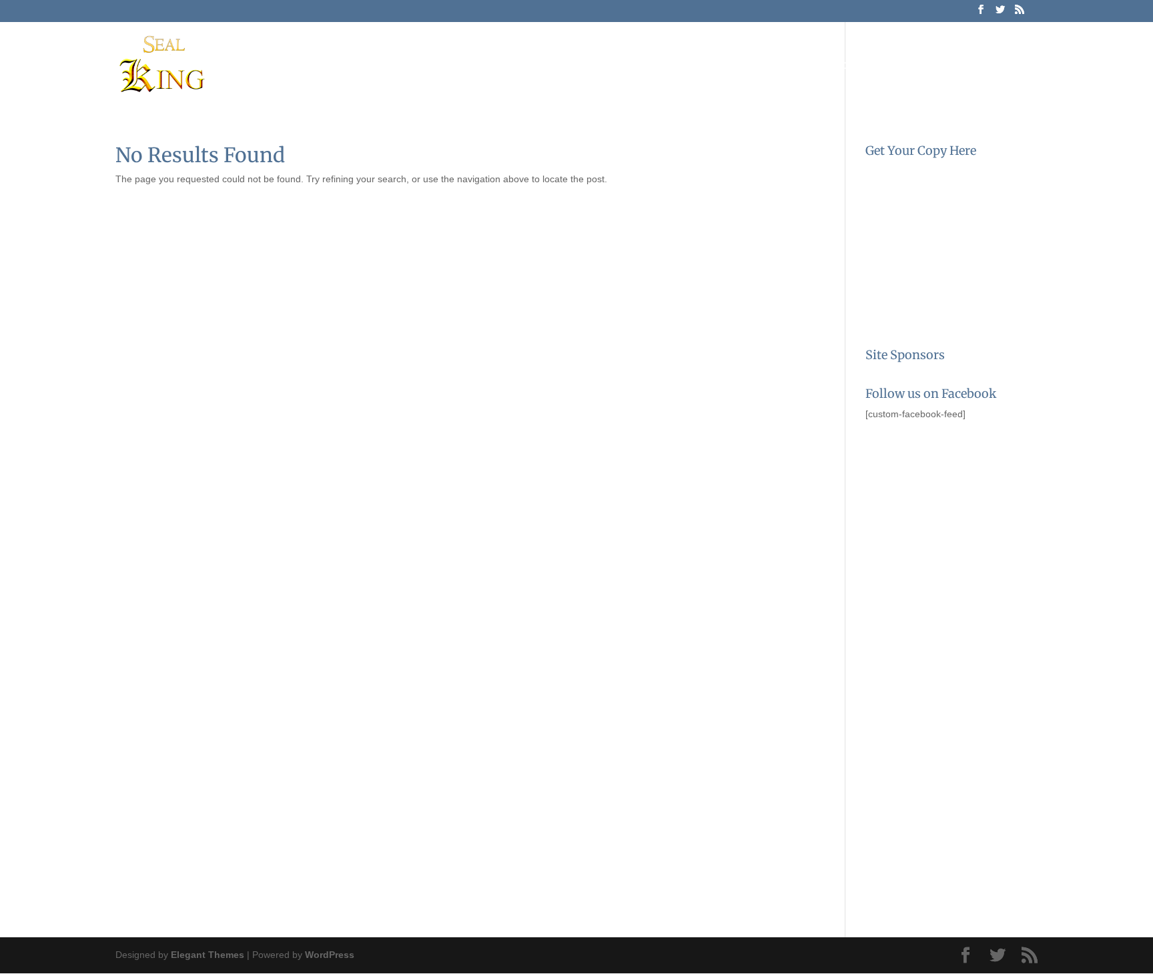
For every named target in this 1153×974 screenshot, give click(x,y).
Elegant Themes (207, 954)
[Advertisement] (932, 509)
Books (738, 66)
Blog (799, 66)
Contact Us (937, 66)
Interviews (859, 66)
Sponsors (1011, 66)
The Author (673, 66)
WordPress (329, 954)
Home (608, 66)
